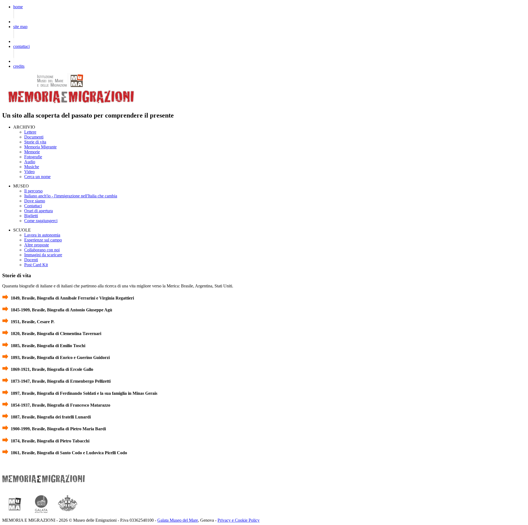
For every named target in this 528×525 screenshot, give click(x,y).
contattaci (21, 46)
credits (18, 66)
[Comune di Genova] (67, 515)
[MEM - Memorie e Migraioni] (71, 104)
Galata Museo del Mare (177, 520)
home (18, 6)
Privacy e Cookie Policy (239, 520)
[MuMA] (46, 85)
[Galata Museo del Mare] (41, 515)
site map (20, 26)
